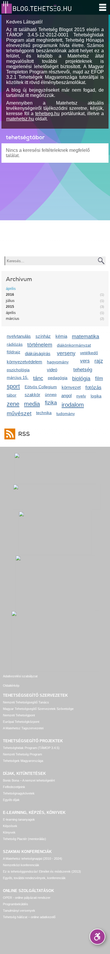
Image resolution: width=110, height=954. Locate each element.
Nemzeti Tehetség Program (22, 754)
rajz (98, 361)
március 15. (17, 377)
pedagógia (57, 377)
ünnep (51, 394)
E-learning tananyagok (19, 819)
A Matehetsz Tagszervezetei (23, 728)
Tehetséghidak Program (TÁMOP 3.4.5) (31, 748)
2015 (10, 306)
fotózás (93, 387)
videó (52, 369)
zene (13, 403)
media (32, 403)
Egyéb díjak (11, 800)
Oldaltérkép (11, 685)
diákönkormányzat (74, 345)
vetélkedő (89, 352)
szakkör (32, 394)
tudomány (65, 413)
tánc (38, 378)
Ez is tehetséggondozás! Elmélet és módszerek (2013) (42, 871)
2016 (10, 294)
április (11, 288)
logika (96, 396)
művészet (19, 413)
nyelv (81, 396)
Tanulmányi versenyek (19, 910)
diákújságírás (37, 353)
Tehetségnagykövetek (19, 793)
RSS (24, 434)
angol (66, 395)
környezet (71, 387)
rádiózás (15, 344)
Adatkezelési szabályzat (20, 676)
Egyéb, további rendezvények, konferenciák (34, 878)
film (99, 378)
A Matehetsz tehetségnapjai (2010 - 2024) (32, 858)
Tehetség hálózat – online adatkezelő (29, 917)
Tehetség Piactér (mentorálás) (24, 839)
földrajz (13, 352)
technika (44, 412)
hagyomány (58, 362)
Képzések (10, 826)
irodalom (73, 404)
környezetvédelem (24, 361)
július (10, 300)
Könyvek (9, 832)
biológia (81, 379)
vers (85, 361)
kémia (61, 336)
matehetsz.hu (20, 118)
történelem (39, 345)
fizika (51, 403)
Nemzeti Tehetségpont (19, 715)
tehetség (82, 369)
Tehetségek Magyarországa (23, 760)
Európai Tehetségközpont (21, 721)
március (12, 318)
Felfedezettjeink (14, 787)
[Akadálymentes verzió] (97, 937)
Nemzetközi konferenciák (21, 865)
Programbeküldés (15, 904)
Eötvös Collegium (41, 386)
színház (43, 336)
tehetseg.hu (47, 113)
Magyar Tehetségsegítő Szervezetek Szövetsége (38, 709)
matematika (85, 337)
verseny (66, 353)
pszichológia (18, 369)
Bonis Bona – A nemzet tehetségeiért (29, 780)
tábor (11, 395)
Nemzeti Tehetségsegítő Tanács (26, 702)
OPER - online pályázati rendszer (26, 897)
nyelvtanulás (19, 336)
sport (13, 386)
